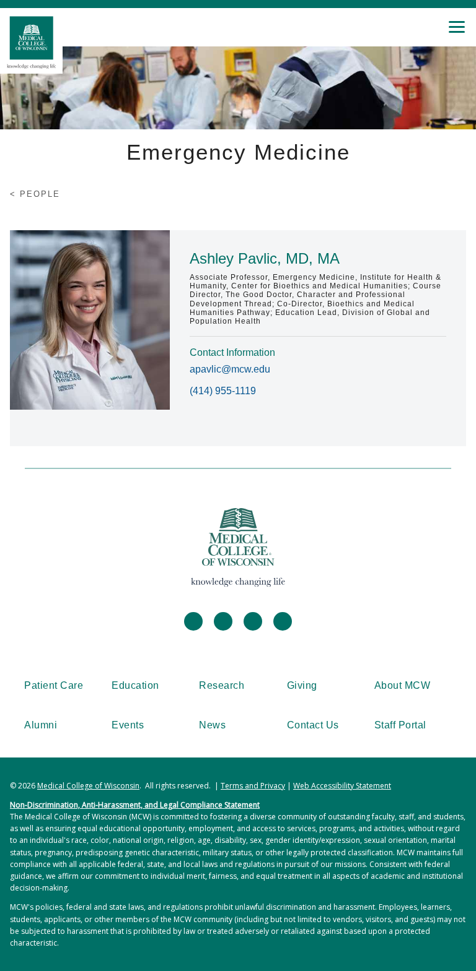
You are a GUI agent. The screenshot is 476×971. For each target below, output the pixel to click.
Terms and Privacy (253, 785)
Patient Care (53, 685)
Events (128, 725)
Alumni (40, 725)
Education (135, 685)
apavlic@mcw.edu (230, 369)
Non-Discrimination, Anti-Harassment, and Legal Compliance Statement (135, 805)
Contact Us (313, 725)
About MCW (402, 685)
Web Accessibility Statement (342, 785)
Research (221, 685)
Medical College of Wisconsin (88, 785)
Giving (302, 685)
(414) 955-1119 (223, 391)
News (212, 725)
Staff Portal (400, 725)
